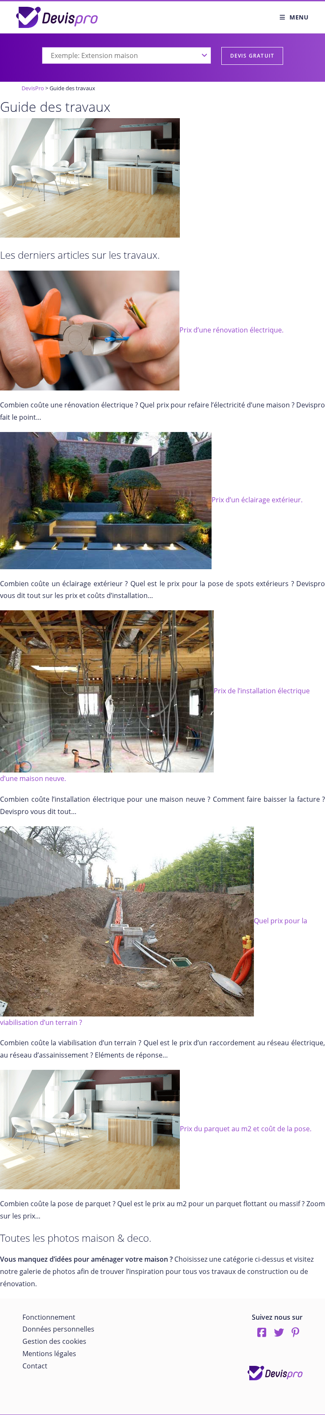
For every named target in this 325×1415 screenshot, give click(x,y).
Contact (34, 1366)
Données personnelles (58, 1329)
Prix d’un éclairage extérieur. (257, 499)
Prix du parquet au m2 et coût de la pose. (245, 1128)
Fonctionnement (48, 1317)
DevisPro (33, 88)
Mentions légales (49, 1353)
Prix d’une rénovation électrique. (231, 330)
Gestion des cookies (54, 1341)
